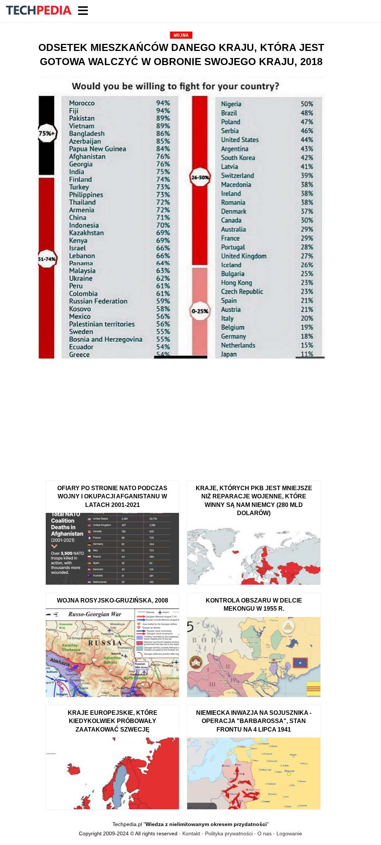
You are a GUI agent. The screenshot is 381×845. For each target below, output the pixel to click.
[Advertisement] (181, 417)
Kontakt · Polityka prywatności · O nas (227, 833)
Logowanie (289, 833)
